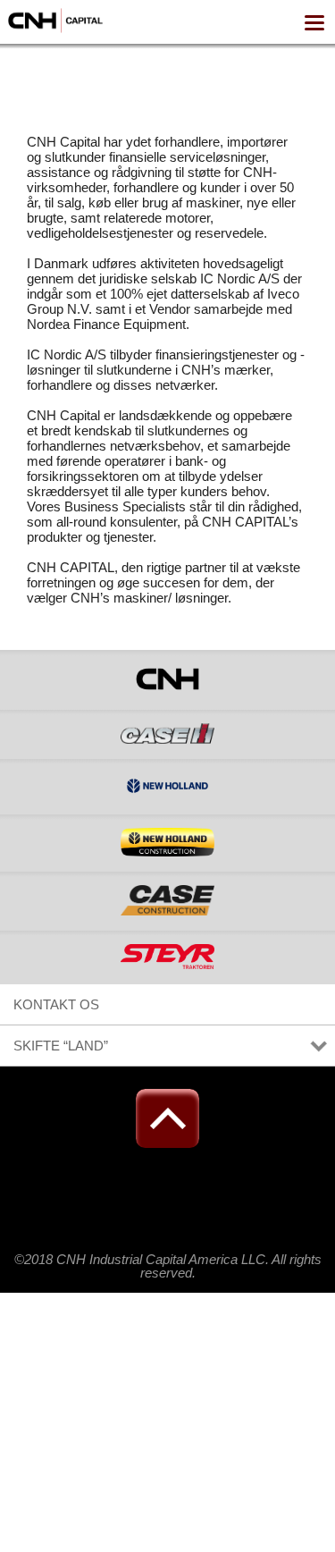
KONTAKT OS (56, 1004)
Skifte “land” (60, 1045)
